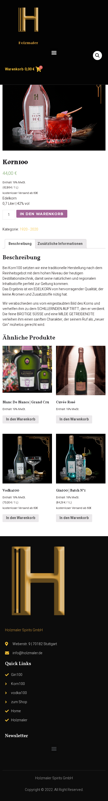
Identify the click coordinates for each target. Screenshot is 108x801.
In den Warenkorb (42, 214)
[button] (54, 52)
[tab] (20, 243)
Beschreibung (20, 243)
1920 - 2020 (29, 229)
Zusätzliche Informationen (60, 243)
